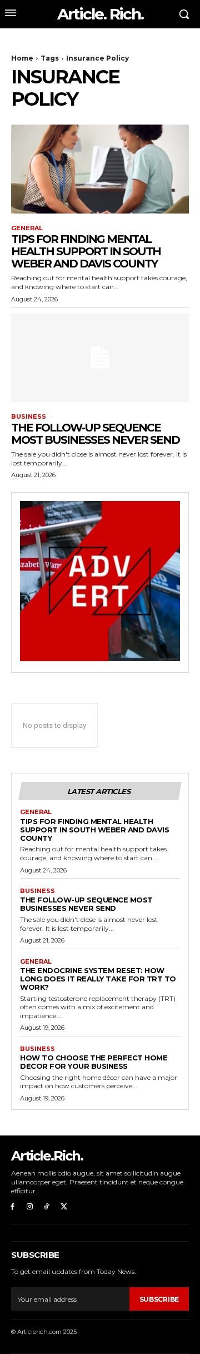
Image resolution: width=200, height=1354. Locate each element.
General (27, 228)
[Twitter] (63, 1207)
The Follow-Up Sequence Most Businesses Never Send (95, 434)
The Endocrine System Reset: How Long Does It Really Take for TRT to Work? (98, 978)
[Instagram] (30, 1207)
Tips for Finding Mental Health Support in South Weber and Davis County (86, 251)
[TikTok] (47, 1207)
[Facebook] (12, 1207)
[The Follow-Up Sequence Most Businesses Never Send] (100, 357)
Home (22, 58)
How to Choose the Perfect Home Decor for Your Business (93, 1061)
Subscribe (159, 1299)
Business (28, 416)
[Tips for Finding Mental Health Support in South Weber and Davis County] (100, 169)
